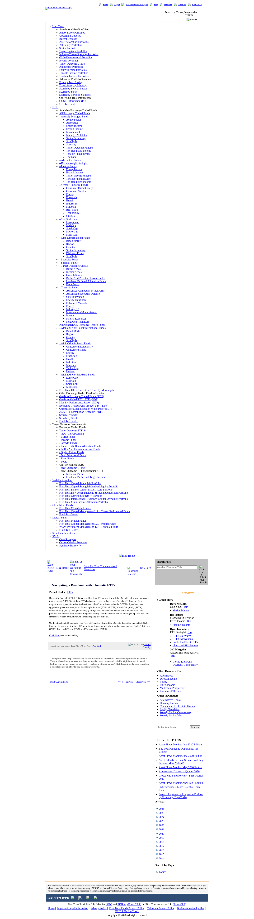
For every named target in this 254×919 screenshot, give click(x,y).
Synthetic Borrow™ (70, 545)
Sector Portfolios (68, 48)
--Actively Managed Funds (74, 116)
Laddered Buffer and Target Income (85, 477)
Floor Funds (72, 284)
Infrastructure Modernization (81, 312)
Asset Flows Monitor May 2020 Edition (180, 767)
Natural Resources (76, 318)
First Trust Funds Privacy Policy (126, 908)
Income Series (74, 271)
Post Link (96, 646)
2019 (161, 837)
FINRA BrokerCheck (127, 911)
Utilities (70, 216)
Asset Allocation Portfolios (73, 41)
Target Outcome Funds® (79, 147)
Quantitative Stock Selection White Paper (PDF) (85, 408)
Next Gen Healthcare (77, 321)
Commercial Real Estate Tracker (177, 706)
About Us (182, 5)
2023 (161, 821)
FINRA (121, 904)
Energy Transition (76, 299)
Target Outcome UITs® (72, 63)
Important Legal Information (72, 908)
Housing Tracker (169, 703)
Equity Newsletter (170, 709)
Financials (71, 197)
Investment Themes (170, 691)
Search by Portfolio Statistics (75, 94)
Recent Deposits (68, 38)
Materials (71, 206)
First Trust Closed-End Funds (75, 508)
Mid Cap (71, 225)
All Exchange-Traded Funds (74, 113)
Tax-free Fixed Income (78, 150)
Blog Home (62, 567)
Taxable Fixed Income (78, 153)
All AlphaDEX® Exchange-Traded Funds (82, 324)
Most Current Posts (59, 681)
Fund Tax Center (68, 421)
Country (70, 247)
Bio (186, 606)
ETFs (55, 107)
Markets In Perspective (172, 688)
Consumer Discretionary (79, 188)
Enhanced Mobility (76, 303)
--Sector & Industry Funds (73, 184)
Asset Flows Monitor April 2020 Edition (181, 782)
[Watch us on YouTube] (88, 899)
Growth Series (74, 275)
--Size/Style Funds (69, 219)
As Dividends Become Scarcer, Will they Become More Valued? (181, 762)
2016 (161, 850)
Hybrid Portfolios (68, 60)
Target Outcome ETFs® (72, 430)
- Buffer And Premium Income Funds (79, 449)
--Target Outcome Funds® (73, 265)
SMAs (55, 536)
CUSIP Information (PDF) (73, 100)
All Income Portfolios (71, 66)
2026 (161, 808)
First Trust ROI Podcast (185, 645)
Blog (156, 5)
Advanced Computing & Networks (85, 290)
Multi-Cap (71, 234)
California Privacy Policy (160, 908)
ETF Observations (183, 638)
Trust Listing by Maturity (73, 85)
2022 (161, 825)
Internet (70, 315)
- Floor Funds (66, 458)
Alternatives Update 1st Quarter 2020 (179, 771)
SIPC (109, 904)
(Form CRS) (134, 904)
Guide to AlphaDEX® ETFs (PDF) (78, 399)
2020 (161, 833)
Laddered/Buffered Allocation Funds (86, 281)
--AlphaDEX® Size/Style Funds (77, 374)
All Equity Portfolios (70, 45)
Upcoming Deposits (70, 35)
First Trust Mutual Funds (72, 520)
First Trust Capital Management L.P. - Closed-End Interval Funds (94, 511)
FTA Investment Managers (137, 5)
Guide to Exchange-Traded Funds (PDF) (81, 396)
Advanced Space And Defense (83, 293)
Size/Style (71, 141)
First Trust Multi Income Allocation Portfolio (83, 502)
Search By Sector (68, 414)
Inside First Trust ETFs (185, 642)
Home (105, 5)
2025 (161, 812)
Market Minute (181, 610)
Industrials (71, 203)
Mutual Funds (60, 517)
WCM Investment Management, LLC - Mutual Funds (88, 526)
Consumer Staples (76, 191)
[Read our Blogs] (96, 899)
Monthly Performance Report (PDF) (79, 402)
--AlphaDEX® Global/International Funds (82, 327)
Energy (70, 194)
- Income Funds (67, 439)
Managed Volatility (76, 135)
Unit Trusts (58, 26)
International (73, 132)
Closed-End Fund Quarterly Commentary (185, 663)
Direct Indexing (168, 678)
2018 (161, 841)
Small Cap (72, 228)
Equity (163, 681)
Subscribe (168, 5)
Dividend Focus (75, 253)
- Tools (63, 461)
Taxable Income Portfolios (73, 73)
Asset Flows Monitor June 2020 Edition (180, 755)
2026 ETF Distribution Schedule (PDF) (80, 411)
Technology (72, 212)
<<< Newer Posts (125, 681)
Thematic (71, 156)
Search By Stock (68, 418)
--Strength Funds (68, 262)
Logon (117, 5)
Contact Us (197, 5)
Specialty (71, 144)
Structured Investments (64, 533)
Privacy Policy (99, 908)
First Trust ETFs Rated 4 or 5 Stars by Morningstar (87, 390)
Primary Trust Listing (70, 82)
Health (69, 200)
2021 (161, 829)
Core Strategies (67, 539)
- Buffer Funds (67, 436)
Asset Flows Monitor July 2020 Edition (180, 744)
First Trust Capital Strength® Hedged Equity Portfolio (88, 486)
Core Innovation (75, 296)
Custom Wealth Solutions (73, 542)
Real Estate (72, 209)
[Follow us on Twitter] (73, 899)
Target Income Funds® (78, 175)
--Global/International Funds (74, 237)
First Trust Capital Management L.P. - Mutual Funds (87, 523)
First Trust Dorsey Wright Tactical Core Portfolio (85, 489)
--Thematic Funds (69, 287)
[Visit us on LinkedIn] (80, 899)
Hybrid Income (74, 128)
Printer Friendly (147, 646)
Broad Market (73, 240)
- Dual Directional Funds (72, 455)
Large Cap (72, 222)
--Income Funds (68, 166)
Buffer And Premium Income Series (85, 278)
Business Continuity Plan (190, 908)
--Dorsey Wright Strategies (73, 163)
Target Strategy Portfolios (73, 51)
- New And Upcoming (71, 433)
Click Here (54, 635)
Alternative (72, 122)
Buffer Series (73, 268)
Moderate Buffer (75, 474)
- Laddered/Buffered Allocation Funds (80, 446)
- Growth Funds (68, 442)
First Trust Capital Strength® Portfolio (80, 483)
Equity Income (74, 125)
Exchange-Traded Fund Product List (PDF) (83, 405)
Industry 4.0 (72, 309)
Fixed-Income (167, 684)
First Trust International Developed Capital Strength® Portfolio (93, 498)
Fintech (70, 306)
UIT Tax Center (68, 104)
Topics (162, 871)
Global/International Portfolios (75, 57)
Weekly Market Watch (172, 715)
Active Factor (73, 119)
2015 (161, 854)
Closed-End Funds (62, 505)
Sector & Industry (76, 138)
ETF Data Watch (182, 635)
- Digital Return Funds (71, 452)
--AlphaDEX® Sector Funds (75, 343)
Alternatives (166, 675)
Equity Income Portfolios (73, 69)
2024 (161, 817)
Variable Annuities (62, 480)
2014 (161, 858)
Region (70, 243)
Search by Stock (68, 91)
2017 (161, 846)
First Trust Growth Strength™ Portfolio (80, 495)
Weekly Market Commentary (175, 712)
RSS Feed (145, 567)
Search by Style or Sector (73, 88)
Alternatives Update (171, 699)
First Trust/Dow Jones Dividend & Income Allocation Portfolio (93, 492)
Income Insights (181, 624)
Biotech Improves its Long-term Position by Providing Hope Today (181, 796)
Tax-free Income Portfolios (73, 76)
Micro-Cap (72, 231)
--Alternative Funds (70, 160)
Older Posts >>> (143, 681)
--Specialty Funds (68, 259)
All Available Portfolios (72, 32)
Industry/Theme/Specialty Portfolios (78, 54)
